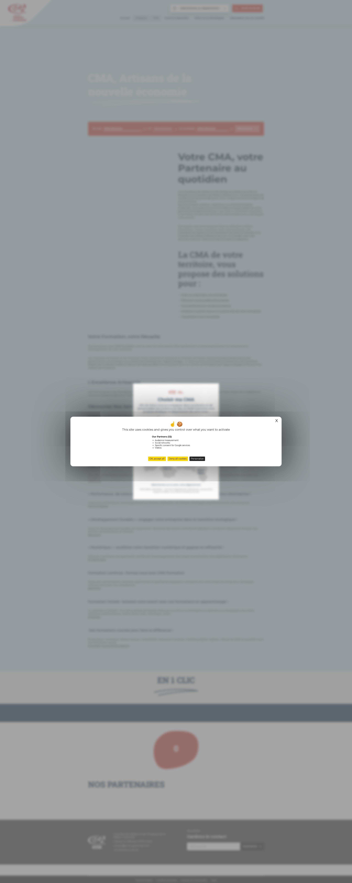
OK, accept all (157, 458)
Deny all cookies (178, 458)
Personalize (197, 458)
